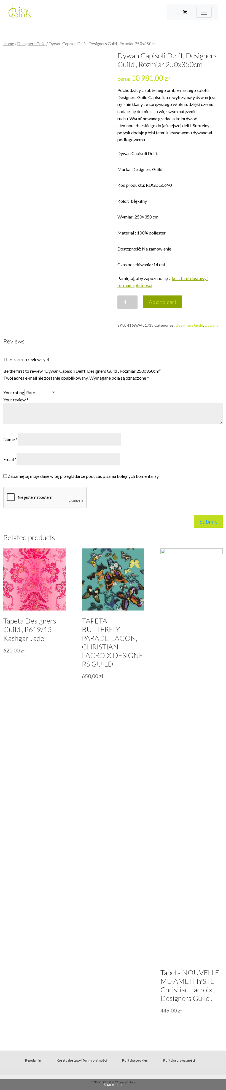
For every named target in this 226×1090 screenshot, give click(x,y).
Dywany (212, 325)
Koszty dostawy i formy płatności (82, 1060)
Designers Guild (31, 43)
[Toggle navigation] (204, 12)
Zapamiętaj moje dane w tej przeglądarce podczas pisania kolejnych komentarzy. (83, 476)
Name (10, 439)
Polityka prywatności (179, 1060)
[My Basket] (185, 12)
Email (10, 459)
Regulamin (33, 1060)
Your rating (13, 392)
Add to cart (163, 302)
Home (8, 43)
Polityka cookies (135, 1060)
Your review (15, 399)
